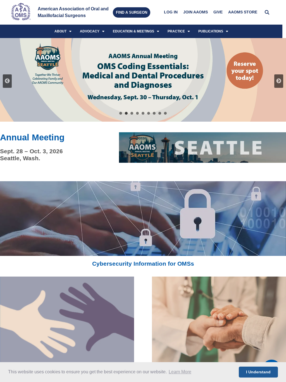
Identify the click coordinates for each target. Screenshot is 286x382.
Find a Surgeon (131, 12)
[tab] (120, 113)
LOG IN (171, 12)
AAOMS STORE (242, 12)
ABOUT (60, 31)
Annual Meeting (32, 137)
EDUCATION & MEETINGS (133, 31)
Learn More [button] (180, 371)
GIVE (218, 12)
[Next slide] (278, 81)
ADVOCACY (89, 31)
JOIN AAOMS (195, 12)
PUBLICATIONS (210, 31)
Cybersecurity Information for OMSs (143, 263)
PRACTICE (176, 31)
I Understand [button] (258, 372)
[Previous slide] (7, 81)
